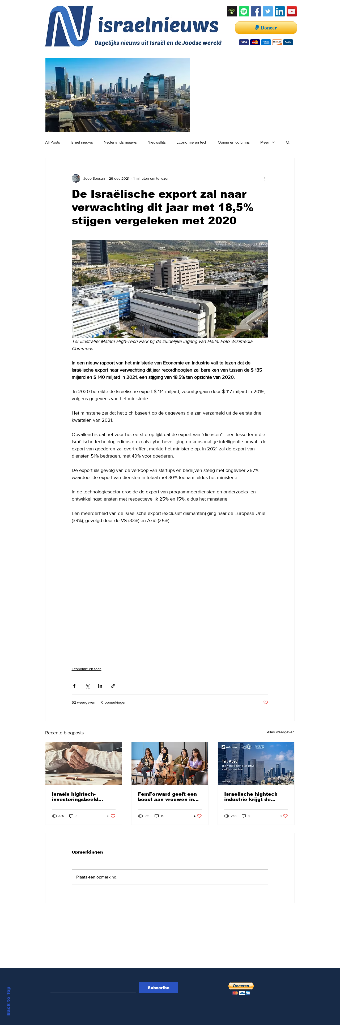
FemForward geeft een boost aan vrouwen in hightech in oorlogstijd (167, 796)
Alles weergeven (281, 732)
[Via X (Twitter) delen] (87, 685)
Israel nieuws (82, 142)
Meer (264, 142)
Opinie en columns (234, 142)
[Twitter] (268, 11)
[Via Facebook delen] (74, 685)
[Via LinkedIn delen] (100, 685)
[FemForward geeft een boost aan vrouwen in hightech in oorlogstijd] (169, 763)
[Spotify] (244, 11)
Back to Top (8, 1001)
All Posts (52, 142)
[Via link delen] (113, 685)
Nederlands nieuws (120, 142)
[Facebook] (256, 11)
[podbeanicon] (232, 11)
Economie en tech (191, 142)
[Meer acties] (265, 178)
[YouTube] (292, 11)
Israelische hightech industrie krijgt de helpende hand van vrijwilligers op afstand (254, 796)
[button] (287, 142)
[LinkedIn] (280, 11)
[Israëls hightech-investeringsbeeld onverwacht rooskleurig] (83, 763)
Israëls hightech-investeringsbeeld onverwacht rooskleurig (83, 796)
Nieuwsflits (156, 142)
